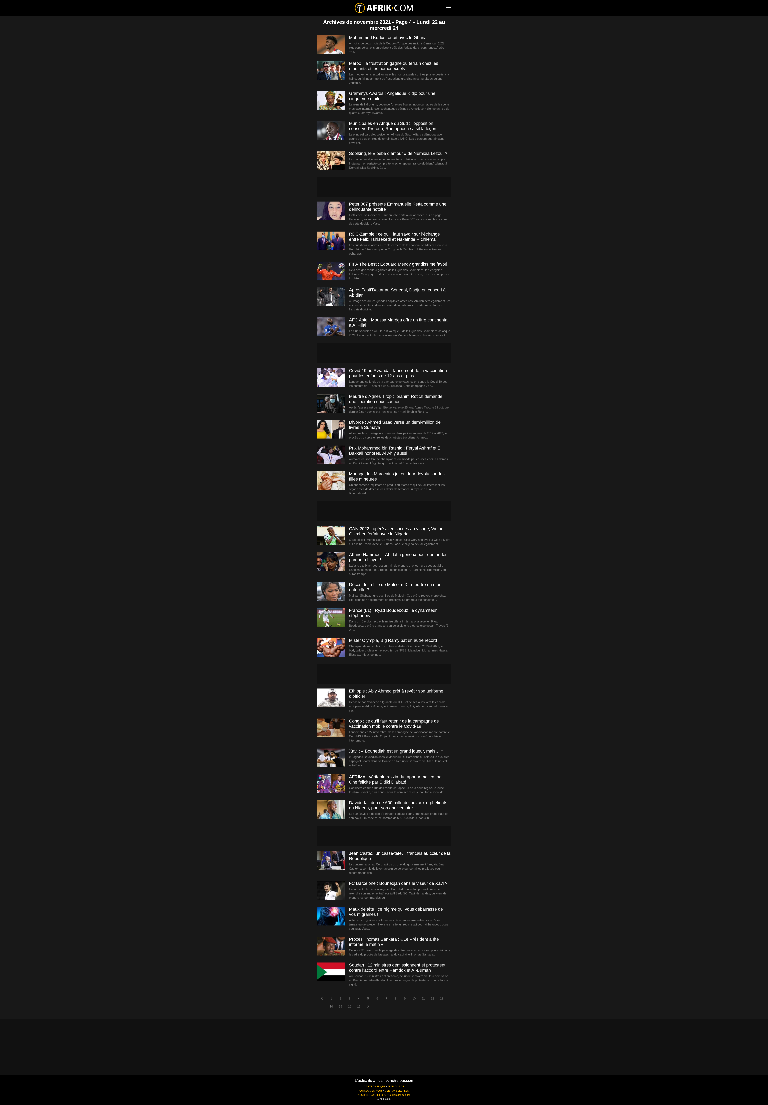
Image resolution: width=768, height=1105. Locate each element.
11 (423, 998)
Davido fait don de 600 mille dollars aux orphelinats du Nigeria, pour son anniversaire (398, 805)
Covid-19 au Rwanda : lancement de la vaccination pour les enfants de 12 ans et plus (398, 373)
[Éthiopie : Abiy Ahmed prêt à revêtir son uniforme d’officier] (331, 698)
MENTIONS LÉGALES (397, 1090)
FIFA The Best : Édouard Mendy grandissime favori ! (399, 264)
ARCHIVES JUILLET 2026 (372, 1095)
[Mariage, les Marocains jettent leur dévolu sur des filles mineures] (331, 481)
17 (358, 1006)
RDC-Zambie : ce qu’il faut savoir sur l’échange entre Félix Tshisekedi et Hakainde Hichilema (394, 237)
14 (331, 1006)
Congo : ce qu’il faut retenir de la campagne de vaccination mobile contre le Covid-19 (394, 724)
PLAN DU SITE (396, 1086)
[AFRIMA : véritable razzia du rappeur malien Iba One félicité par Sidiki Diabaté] (331, 784)
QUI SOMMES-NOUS (371, 1090)
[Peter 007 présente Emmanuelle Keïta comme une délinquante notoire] (331, 211)
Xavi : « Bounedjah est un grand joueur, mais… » (396, 751)
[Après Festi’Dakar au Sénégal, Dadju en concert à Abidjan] (331, 297)
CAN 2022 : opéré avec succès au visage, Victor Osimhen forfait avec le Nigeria (395, 531)
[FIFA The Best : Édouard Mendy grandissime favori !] (331, 271)
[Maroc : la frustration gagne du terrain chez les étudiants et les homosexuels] (331, 70)
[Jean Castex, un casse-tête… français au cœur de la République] (331, 860)
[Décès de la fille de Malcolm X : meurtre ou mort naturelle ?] (331, 591)
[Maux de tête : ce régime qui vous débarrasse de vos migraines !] (331, 916)
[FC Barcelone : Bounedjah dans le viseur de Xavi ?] (331, 890)
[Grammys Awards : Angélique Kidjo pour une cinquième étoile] (331, 100)
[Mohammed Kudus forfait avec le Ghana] (331, 44)
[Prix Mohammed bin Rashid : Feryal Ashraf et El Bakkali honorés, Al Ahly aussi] (331, 455)
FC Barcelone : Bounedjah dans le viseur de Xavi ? (398, 883)
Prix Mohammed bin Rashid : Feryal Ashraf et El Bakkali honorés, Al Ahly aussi (395, 451)
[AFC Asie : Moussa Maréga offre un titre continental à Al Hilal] (331, 327)
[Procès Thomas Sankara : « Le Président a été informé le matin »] (331, 946)
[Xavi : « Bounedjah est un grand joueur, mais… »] (331, 758)
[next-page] (368, 1007)
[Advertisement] (384, 187)
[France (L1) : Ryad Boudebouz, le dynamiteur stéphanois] (331, 617)
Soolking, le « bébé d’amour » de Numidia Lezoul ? (398, 153)
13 (441, 998)
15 (340, 1006)
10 (414, 998)
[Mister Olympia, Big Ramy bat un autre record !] (331, 647)
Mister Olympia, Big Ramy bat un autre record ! (394, 640)
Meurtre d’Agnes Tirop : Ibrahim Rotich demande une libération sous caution (395, 399)
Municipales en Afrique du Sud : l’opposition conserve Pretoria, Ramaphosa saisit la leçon (392, 126)
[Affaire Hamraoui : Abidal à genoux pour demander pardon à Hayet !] (331, 561)
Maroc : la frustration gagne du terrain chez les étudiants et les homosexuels (393, 66)
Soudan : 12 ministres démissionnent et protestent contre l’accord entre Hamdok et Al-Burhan (397, 967)
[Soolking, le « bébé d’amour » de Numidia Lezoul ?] (331, 160)
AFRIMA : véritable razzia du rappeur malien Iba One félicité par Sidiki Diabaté (395, 779)
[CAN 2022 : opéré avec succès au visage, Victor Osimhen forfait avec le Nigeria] (331, 535)
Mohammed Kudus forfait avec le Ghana (388, 37)
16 (349, 1006)
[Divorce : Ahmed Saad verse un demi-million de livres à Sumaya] (331, 429)
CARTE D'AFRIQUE (375, 1086)
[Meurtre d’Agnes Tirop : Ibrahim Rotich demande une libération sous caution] (331, 403)
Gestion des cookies (399, 1095)
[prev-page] (322, 999)
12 (432, 998)
